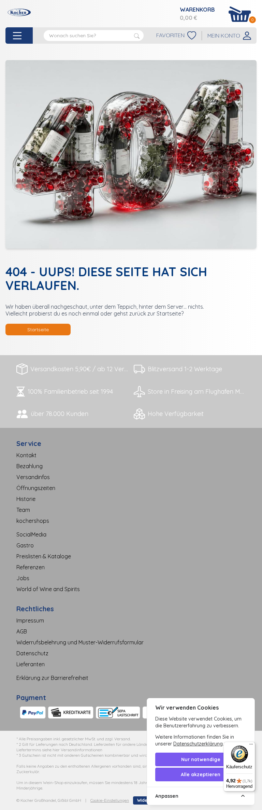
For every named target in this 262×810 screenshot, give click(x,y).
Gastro (25, 545)
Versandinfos (33, 477)
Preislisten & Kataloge (43, 556)
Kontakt (26, 455)
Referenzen (30, 567)
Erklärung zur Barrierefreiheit (52, 677)
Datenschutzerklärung (198, 744)
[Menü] (251, 746)
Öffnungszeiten (35, 488)
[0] (240, 14)
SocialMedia (31, 534)
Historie (25, 498)
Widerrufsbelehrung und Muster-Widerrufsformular (80, 642)
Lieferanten (30, 664)
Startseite (38, 329)
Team (23, 509)
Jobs (22, 578)
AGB (21, 631)
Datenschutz (32, 653)
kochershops (32, 520)
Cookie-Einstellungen (109, 800)
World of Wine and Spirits (48, 589)
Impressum (30, 620)
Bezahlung (29, 466)
